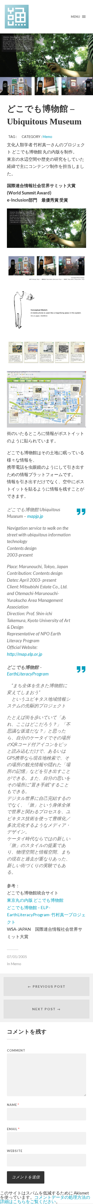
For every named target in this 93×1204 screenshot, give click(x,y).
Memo (47, 137)
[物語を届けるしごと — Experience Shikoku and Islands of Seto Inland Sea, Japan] (46, 16)
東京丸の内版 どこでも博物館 (35, 900)
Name (13, 1104)
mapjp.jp (35, 516)
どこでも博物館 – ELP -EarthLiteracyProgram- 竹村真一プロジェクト (46, 915)
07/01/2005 (17, 956)
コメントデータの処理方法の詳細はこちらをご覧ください (45, 1199)
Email (13, 1129)
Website (14, 1150)
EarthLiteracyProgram (28, 673)
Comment (16, 1050)
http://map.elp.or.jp (24, 654)
